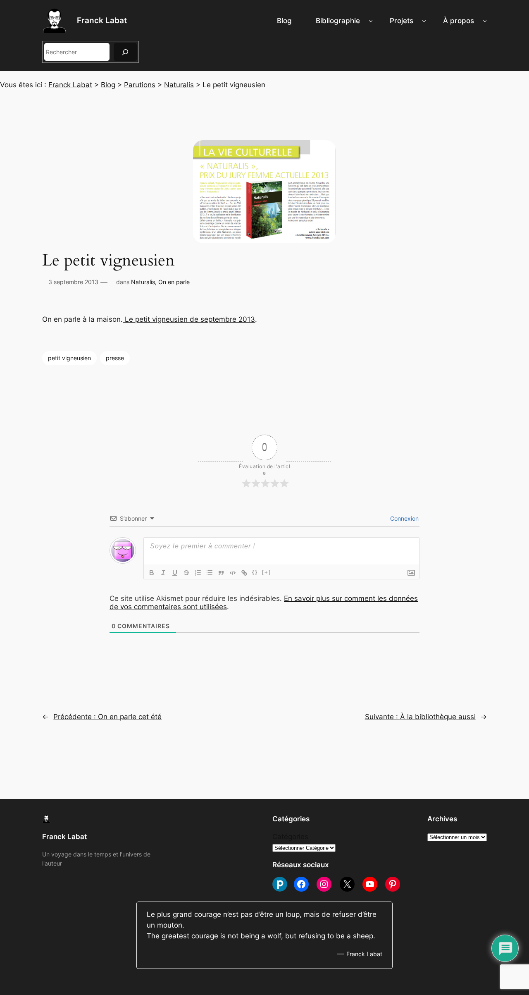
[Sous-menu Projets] (424, 21)
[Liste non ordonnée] (209, 573)
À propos (458, 21)
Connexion (403, 518)
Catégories (290, 836)
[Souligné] (175, 573)
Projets (401, 21)
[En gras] (151, 573)
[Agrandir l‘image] (35, 293)
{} (255, 572)
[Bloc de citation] (221, 573)
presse (115, 357)
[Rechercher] (125, 52)
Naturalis (143, 281)
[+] (266, 572)
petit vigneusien (69, 357)
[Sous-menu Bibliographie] (371, 21)
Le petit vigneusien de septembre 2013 (189, 319)
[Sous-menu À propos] (485, 21)
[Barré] (186, 573)
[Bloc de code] (232, 573)
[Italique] (163, 573)
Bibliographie (338, 21)
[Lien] (244, 573)
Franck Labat (102, 20)
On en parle (174, 281)
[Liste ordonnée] (198, 573)
